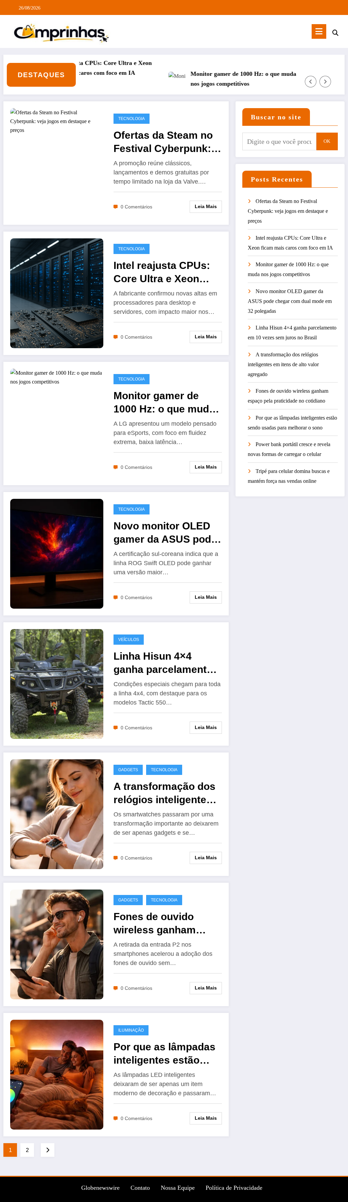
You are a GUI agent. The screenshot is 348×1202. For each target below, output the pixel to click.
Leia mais (206, 206)
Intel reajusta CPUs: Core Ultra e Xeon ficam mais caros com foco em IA (81, 68)
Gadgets (128, 769)
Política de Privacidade (234, 1187)
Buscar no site (276, 117)
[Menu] (319, 31)
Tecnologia (131, 118)
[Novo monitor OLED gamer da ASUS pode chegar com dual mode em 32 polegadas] (56, 553)
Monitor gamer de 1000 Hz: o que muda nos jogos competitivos (224, 78)
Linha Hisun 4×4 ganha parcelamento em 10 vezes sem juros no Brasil (163, 663)
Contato (140, 1187)
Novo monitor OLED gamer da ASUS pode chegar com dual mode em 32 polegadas (165, 533)
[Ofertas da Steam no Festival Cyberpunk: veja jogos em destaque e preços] (56, 120)
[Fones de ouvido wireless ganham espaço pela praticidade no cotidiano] (56, 944)
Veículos (128, 639)
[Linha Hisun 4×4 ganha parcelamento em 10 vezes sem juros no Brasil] (56, 684)
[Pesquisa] (335, 33)
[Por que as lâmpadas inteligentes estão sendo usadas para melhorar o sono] (56, 1074)
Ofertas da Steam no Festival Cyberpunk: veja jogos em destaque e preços (163, 142)
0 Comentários (136, 206)
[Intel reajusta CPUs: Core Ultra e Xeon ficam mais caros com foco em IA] (56, 293)
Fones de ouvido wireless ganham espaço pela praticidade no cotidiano (155, 923)
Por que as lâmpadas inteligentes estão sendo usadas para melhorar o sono (164, 1054)
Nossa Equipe (178, 1187)
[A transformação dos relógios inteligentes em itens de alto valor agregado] (56, 814)
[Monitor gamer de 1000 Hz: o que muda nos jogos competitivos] (56, 377)
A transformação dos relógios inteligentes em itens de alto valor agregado (166, 793)
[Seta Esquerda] (310, 81)
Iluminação (131, 1030)
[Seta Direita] (325, 81)
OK (327, 141)
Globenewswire (100, 1187)
